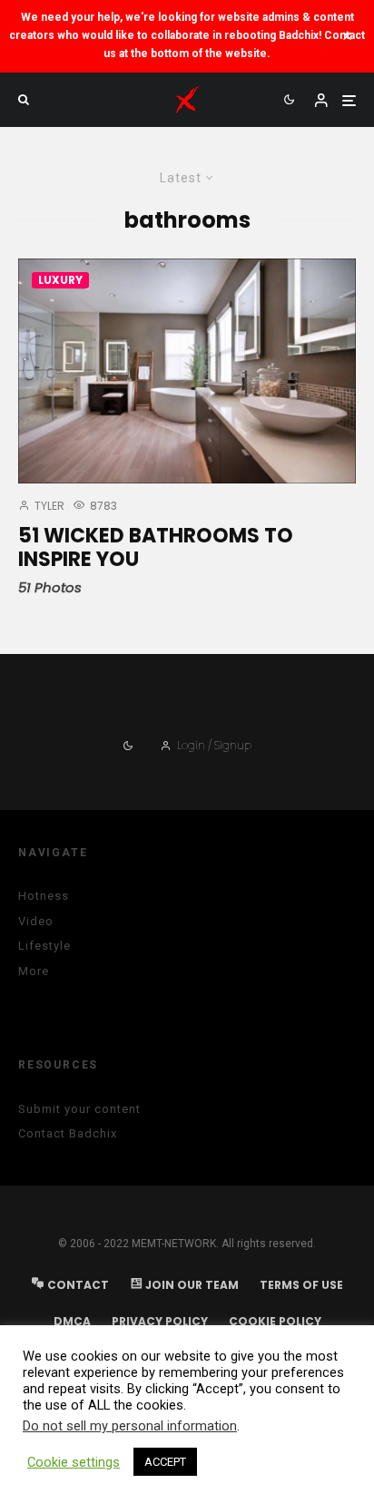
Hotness (43, 896)
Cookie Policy (275, 1321)
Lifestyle (44, 945)
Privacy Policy (160, 1321)
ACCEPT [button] (165, 1462)
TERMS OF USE (301, 1285)
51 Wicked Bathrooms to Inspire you (155, 548)
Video (36, 921)
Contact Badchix (67, 1133)
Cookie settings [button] (73, 1462)
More (33, 971)
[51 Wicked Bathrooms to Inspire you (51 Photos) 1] (187, 371)
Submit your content (79, 1109)
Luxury (60, 280)
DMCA (72, 1321)
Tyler (48, 505)
